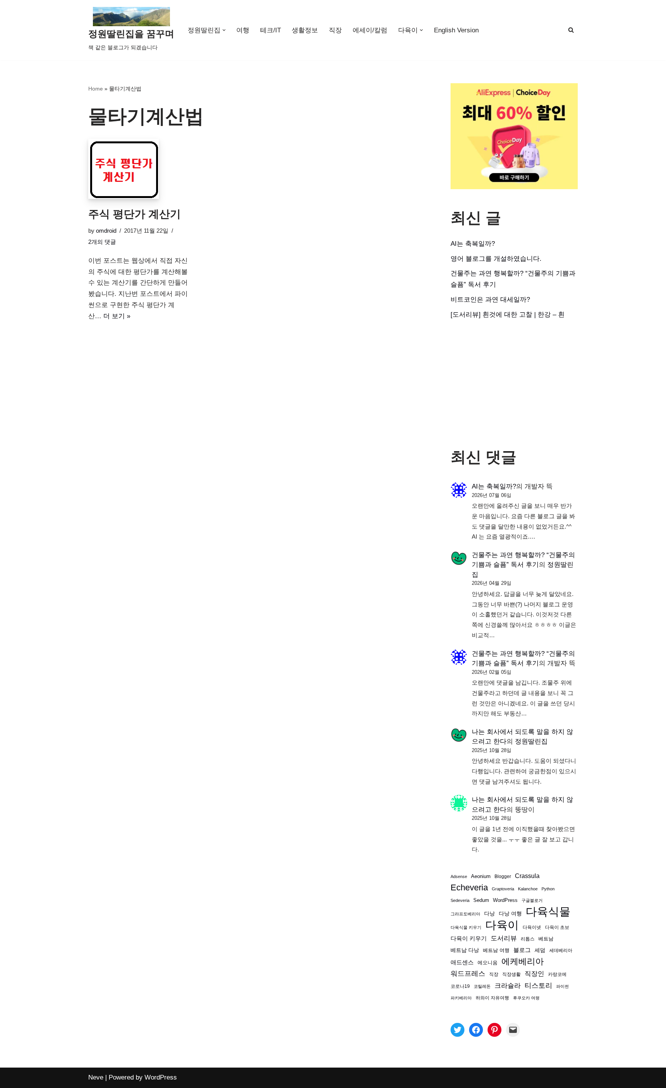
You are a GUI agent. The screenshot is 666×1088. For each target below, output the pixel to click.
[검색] (571, 30)
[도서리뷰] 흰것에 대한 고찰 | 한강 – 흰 (508, 314)
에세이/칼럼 (370, 30)
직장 (335, 30)
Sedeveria (460, 900)
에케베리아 (522, 961)
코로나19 (460, 986)
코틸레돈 (482, 986)
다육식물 (548, 911)
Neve (95, 1077)
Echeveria (469, 887)
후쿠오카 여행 (526, 998)
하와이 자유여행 (492, 997)
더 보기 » (116, 316)
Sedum (481, 900)
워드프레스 (468, 973)
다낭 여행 (510, 913)
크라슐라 (507, 985)
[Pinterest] (494, 1030)
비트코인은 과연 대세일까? (490, 299)
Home (95, 89)
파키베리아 (461, 998)
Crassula (527, 875)
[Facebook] (476, 1030)
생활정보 (305, 30)
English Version (456, 30)
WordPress (505, 900)
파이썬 (562, 986)
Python (548, 889)
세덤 (540, 950)
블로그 (522, 950)
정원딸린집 (531, 741)
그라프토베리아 (465, 914)
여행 (242, 30)
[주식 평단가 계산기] (140, 169)
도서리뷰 (504, 938)
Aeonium (481, 876)
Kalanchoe (528, 889)
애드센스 (462, 962)
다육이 (502, 925)
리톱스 (528, 938)
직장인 (534, 973)
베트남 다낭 (465, 950)
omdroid (106, 230)
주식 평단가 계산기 (134, 214)
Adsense (459, 876)
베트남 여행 (496, 950)
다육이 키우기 (469, 938)
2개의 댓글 (102, 241)
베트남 (545, 939)
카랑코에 (557, 974)
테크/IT (270, 30)
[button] (224, 30)
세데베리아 (560, 950)
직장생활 (511, 974)
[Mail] (513, 1030)
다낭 (489, 913)
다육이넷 (532, 927)
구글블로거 (532, 900)
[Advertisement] (514, 384)
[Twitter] (457, 1030)
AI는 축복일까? (473, 243)
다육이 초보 (557, 927)
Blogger (502, 876)
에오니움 (488, 962)
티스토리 (538, 985)
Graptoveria (503, 889)
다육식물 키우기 (466, 927)
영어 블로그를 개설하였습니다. (496, 258)
